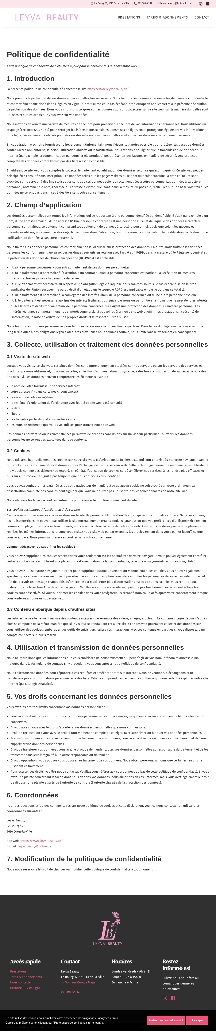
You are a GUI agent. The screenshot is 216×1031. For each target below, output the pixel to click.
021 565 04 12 (145, 3)
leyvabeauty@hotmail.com (176, 3)
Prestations (129, 17)
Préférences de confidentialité (166, 1020)
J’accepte (197, 1020)
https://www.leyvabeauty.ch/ (108, 89)
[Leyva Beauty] (47, 17)
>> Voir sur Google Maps (78, 982)
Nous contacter (21, 982)
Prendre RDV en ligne (25, 988)
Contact (201, 17)
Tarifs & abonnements (167, 17)
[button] (200, 4)
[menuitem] (200, 4)
